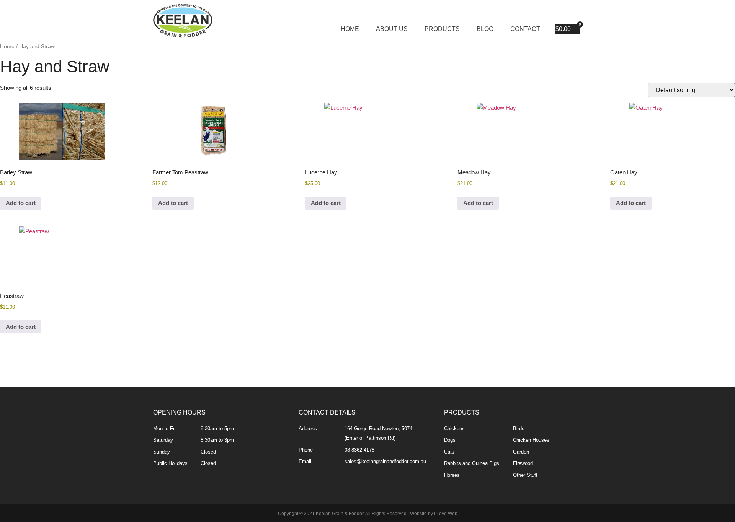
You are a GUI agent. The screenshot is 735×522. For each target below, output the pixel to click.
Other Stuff (525, 475)
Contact (525, 29)
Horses (452, 475)
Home (350, 29)
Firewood (523, 463)
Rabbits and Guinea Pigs (471, 463)
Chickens (454, 428)
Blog (485, 29)
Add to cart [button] (21, 203)
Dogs (450, 440)
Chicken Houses (531, 440)
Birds (518, 428)
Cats (449, 452)
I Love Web (445, 513)
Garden (521, 452)
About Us (392, 29)
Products (442, 29)
